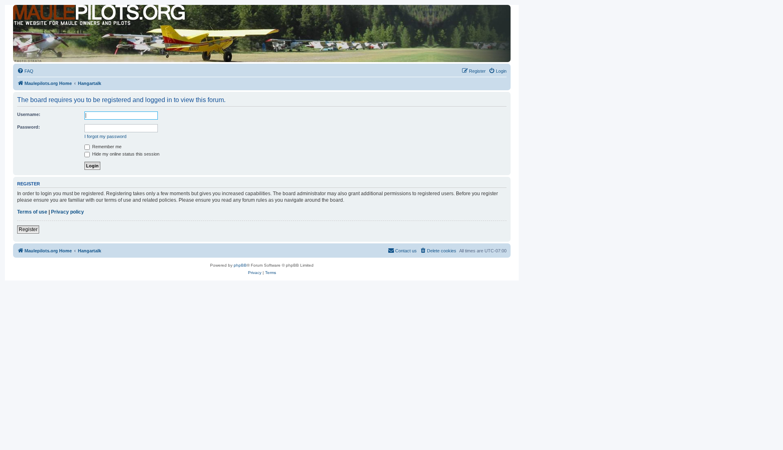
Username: (28, 114)
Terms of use (32, 212)
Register (28, 229)
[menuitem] (25, 71)
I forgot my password (105, 136)
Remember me (106, 146)
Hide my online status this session (125, 153)
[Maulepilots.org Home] (50, 20)
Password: (28, 127)
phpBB (240, 265)
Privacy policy (67, 212)
